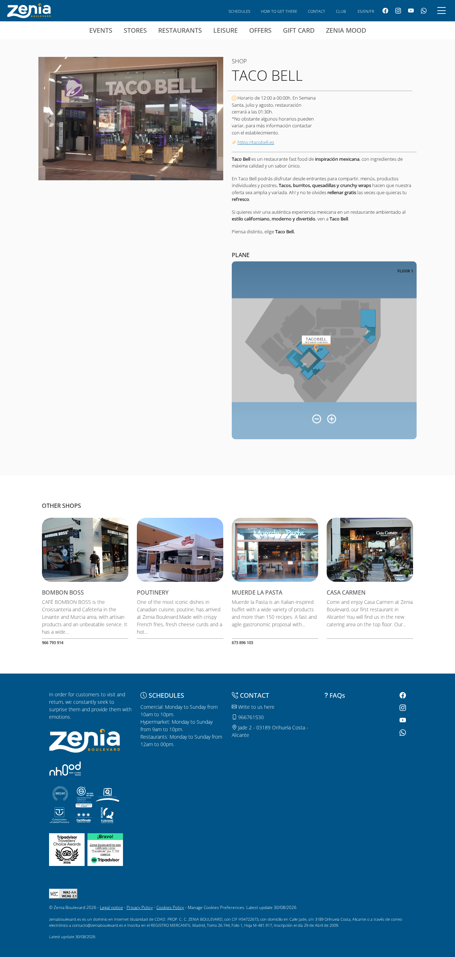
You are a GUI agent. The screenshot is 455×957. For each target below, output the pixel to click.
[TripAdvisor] (67, 849)
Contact (316, 11)
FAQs (337, 695)
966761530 (250, 717)
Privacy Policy (140, 907)
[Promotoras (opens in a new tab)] (65, 768)
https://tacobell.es (255, 142)
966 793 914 (52, 642)
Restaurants (180, 30)
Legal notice (111, 907)
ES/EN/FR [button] (366, 11)
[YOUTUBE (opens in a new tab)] (411, 11)
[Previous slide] (49, 118)
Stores (135, 30)
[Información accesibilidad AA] (63, 893)
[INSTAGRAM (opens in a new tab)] (398, 11)
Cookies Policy (170, 907)
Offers (260, 30)
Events (100, 30)
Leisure (225, 30)
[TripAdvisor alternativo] (105, 849)
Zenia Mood (346, 30)
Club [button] (341, 11)
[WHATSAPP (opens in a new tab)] (424, 11)
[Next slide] (212, 118)
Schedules (239, 11)
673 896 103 (242, 642)
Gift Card (299, 30)
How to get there (279, 11)
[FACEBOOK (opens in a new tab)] (385, 11)
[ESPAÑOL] (29, 10)
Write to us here (255, 706)
